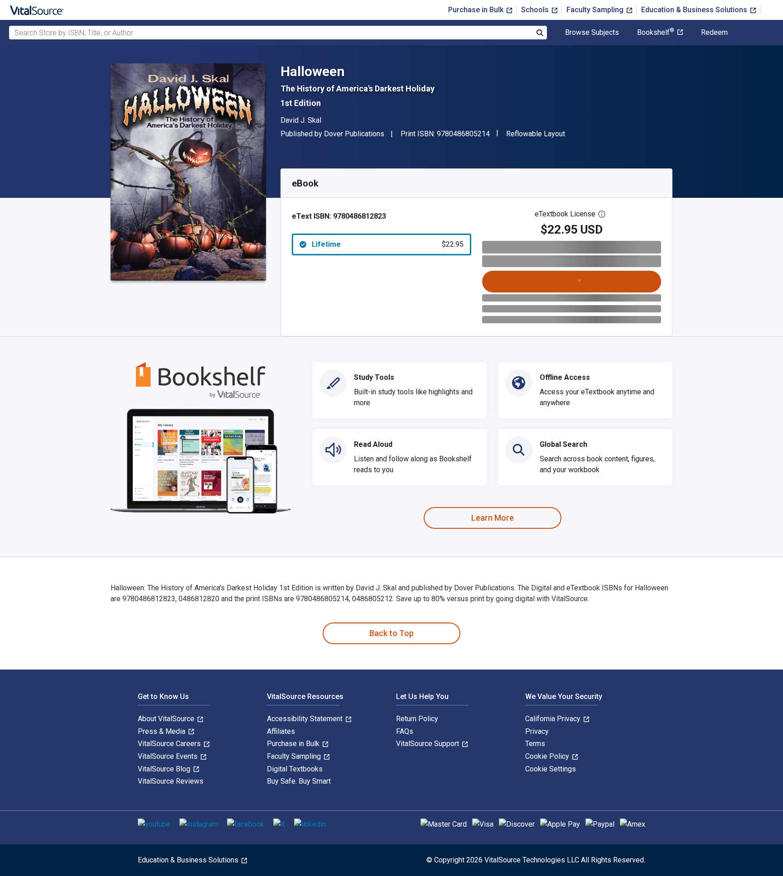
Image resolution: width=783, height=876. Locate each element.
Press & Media (162, 731)
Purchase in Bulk (476, 9)
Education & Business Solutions (695, 9)
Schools (536, 9)
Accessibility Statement (305, 718)
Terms (535, 743)
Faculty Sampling (595, 9)
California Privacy (553, 718)
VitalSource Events (168, 756)
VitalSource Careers (170, 743)
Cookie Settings (550, 769)
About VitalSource (167, 718)
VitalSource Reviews (170, 781)
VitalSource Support (428, 743)
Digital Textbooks (295, 769)
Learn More (492, 517)
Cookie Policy (548, 756)
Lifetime (388, 244)
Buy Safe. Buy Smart (299, 781)
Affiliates (281, 731)
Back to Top (391, 633)
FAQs (404, 731)
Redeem (714, 32)
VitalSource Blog (165, 769)
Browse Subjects (592, 32)
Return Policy (417, 718)
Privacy (537, 731)
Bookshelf (655, 32)
